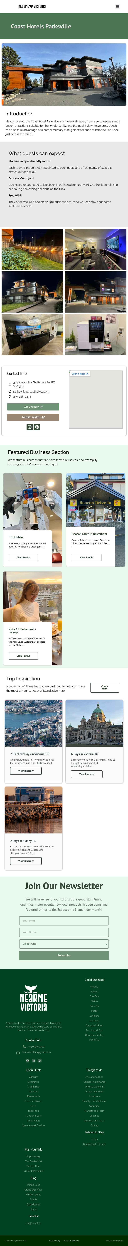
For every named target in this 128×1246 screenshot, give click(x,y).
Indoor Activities (94, 1091)
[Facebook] (37, 427)
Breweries (33, 1082)
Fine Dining (33, 1120)
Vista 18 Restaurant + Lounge (22, 630)
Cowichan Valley (94, 1035)
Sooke (94, 1011)
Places (33, 1209)
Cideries (33, 1091)
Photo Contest (33, 1223)
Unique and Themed (94, 1144)
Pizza (34, 1106)
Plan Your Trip (33, 1149)
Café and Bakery (34, 1101)
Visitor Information (33, 1171)
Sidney (94, 991)
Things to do (94, 1070)
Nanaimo (94, 1020)
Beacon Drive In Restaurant (89, 534)
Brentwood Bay (94, 1030)
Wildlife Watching (94, 1086)
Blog (34, 1178)
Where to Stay (94, 1132)
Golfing (94, 1125)
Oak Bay (94, 996)
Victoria (94, 986)
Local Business (94, 979)
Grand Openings (33, 1190)
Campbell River (94, 1025)
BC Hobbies (16, 537)
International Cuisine (33, 1125)
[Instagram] (30, 427)
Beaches (94, 1115)
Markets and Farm (94, 1111)
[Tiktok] (40, 1060)
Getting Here (33, 1166)
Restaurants (33, 1096)
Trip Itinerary (33, 1156)
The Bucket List (33, 1161)
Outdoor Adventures (95, 1082)
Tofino (94, 1001)
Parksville (94, 1040)
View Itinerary (26, 770)
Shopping (94, 1106)
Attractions (94, 1096)
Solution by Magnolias (114, 1240)
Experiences (33, 1204)
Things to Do (33, 1185)
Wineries (33, 1077)
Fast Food (33, 1111)
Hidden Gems (33, 1194)
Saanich (94, 1006)
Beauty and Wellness (94, 1101)
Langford (94, 1016)
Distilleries (33, 1086)
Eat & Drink (33, 1070)
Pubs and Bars (34, 1115)
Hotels (94, 1139)
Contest (34, 1216)
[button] (117, 6)
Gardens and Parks (94, 1120)
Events (33, 1199)
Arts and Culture (94, 1077)
